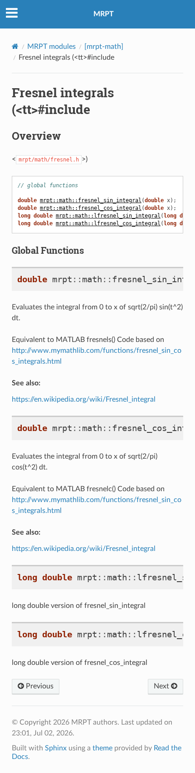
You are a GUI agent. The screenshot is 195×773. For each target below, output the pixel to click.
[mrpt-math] (103, 46)
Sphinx (56, 748)
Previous (39, 686)
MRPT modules (51, 46)
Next (162, 686)
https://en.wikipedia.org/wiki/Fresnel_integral (84, 399)
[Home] (15, 46)
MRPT (103, 14)
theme (102, 748)
